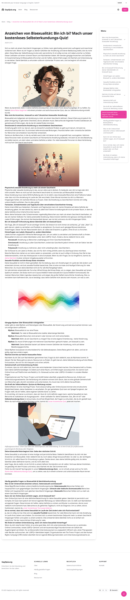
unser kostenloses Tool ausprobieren (37, 508)
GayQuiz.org (7, 562)
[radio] (100, 590)
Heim (20, 10)
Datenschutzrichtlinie (74, 565)
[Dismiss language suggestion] (126, 3)
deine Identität (10, 258)
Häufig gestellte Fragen (42, 569)
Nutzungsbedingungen (75, 569)
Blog (25, 10)
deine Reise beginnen (19, 110)
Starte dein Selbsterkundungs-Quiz (18, 471)
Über (35, 565)
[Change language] (118, 9)
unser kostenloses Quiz (57, 401)
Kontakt (101, 565)
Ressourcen (34, 10)
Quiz (125, 10)
